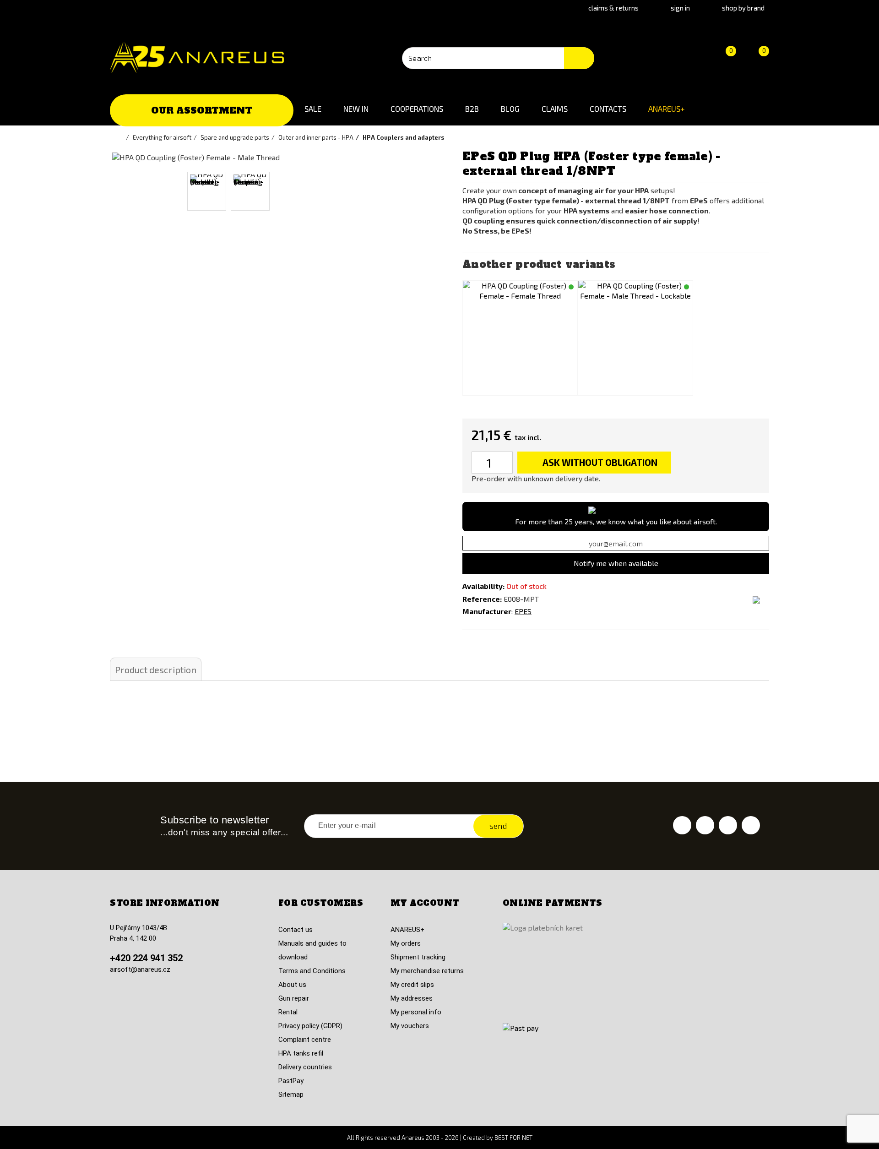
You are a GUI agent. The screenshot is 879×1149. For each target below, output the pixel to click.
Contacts (608, 108)
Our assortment (201, 110)
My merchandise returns (427, 971)
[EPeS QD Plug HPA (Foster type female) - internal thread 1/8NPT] (520, 338)
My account (425, 903)
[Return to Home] (121, 137)
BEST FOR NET (513, 1137)
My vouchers (410, 1026)
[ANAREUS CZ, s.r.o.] (197, 57)
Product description (155, 669)
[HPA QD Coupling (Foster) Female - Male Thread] (206, 191)
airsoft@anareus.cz (140, 969)
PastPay (291, 1081)
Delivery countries (305, 1067)
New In (356, 108)
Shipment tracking (418, 957)
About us (292, 984)
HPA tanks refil (300, 1053)
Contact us (295, 930)
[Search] (579, 58)
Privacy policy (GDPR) (310, 1026)
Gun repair (293, 998)
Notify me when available (616, 563)
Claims (555, 108)
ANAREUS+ (666, 108)
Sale (312, 108)
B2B (472, 108)
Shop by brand (743, 8)
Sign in (680, 8)
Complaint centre (304, 1039)
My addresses (412, 998)
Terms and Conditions (312, 971)
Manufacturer (486, 611)
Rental (288, 1012)
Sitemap (291, 1094)
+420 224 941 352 (146, 958)
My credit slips (412, 984)
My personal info (416, 1012)
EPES (523, 611)
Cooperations (417, 108)
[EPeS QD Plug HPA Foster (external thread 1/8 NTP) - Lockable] (635, 338)
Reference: (482, 598)
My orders (406, 943)
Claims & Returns (613, 8)
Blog (510, 108)
